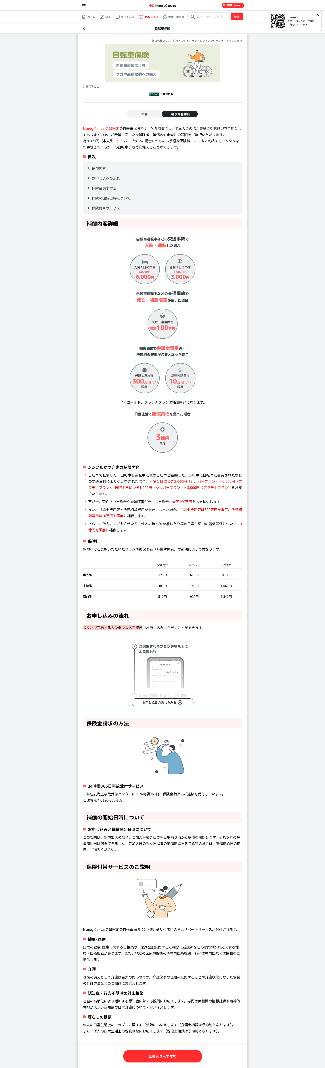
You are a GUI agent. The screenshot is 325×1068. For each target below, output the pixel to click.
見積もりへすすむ (162, 1056)
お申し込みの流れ (106, 178)
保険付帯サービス (106, 208)
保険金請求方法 (104, 188)
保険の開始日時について (111, 198)
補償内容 (99, 168)
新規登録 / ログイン (233, 5)
